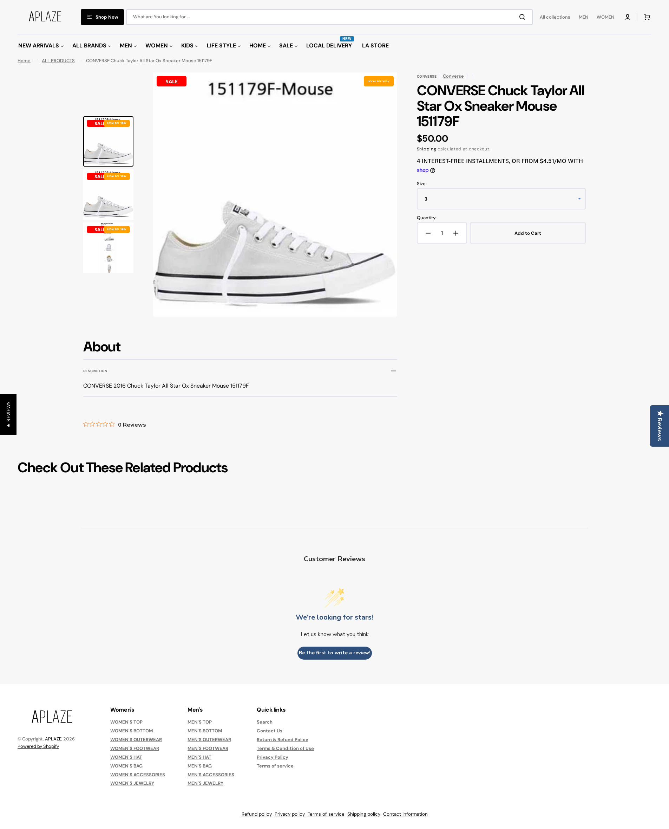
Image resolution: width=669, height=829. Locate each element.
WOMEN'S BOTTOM (131, 731)
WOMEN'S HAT (126, 757)
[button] (627, 17)
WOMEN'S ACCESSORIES (137, 775)
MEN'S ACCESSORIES (211, 775)
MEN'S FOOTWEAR (208, 748)
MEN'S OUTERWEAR (209, 740)
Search (265, 722)
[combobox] (329, 17)
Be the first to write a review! (334, 652)
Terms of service (275, 766)
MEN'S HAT (199, 757)
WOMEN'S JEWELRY (132, 783)
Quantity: (427, 218)
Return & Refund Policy (282, 740)
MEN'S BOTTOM (205, 731)
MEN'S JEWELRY (205, 783)
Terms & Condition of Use (285, 748)
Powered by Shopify (38, 746)
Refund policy (257, 814)
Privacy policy (290, 814)
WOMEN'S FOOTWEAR (134, 748)
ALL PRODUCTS (58, 61)
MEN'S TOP (200, 722)
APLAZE (53, 739)
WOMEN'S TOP (126, 722)
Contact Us (269, 731)
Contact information (405, 814)
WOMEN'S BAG (126, 766)
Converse (453, 76)
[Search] (523, 17)
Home (24, 61)
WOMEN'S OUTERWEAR (136, 740)
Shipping (427, 149)
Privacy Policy (272, 757)
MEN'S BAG (200, 766)
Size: (422, 184)
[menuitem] (41, 46)
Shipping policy (363, 814)
